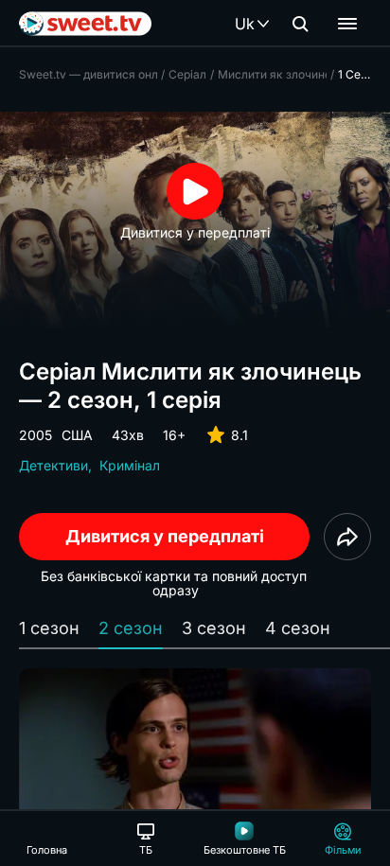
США (77, 435)
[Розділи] (347, 23)
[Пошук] (300, 23)
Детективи (53, 465)
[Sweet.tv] (85, 23)
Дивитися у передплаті (164, 536)
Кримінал (129, 465)
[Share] (347, 536)
